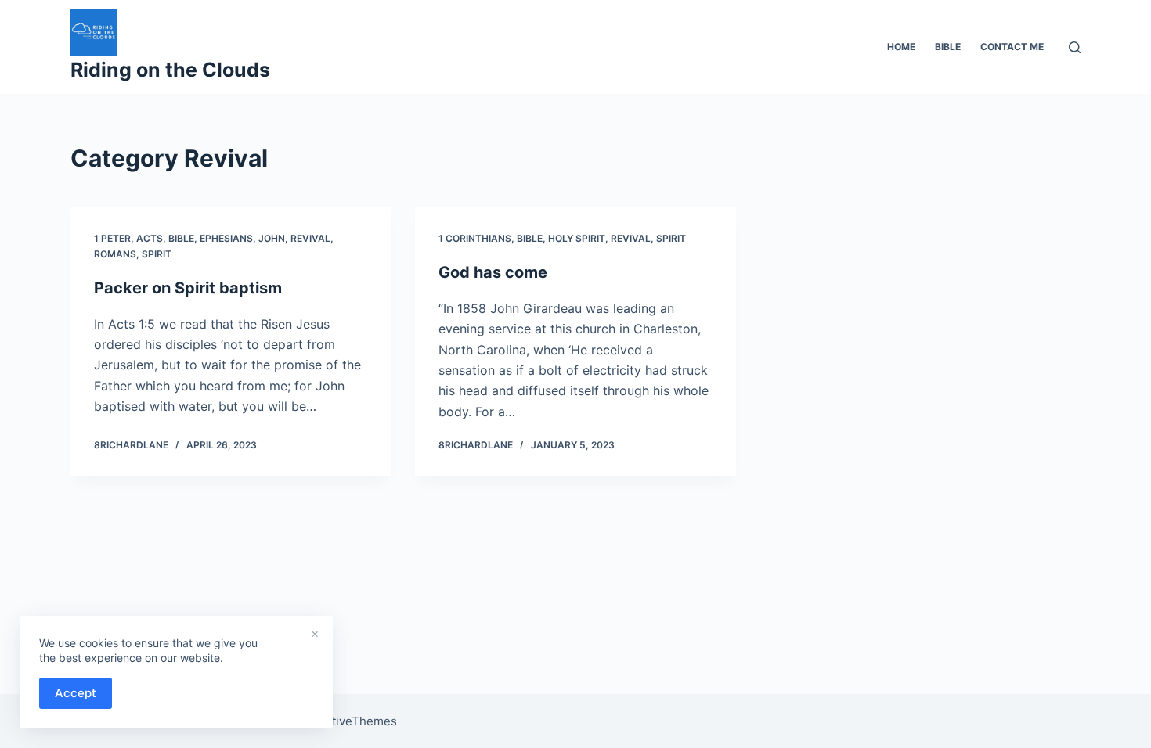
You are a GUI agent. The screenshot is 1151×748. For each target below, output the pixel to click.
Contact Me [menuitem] (1012, 46)
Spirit (156, 254)
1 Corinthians (474, 238)
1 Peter (112, 238)
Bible (181, 238)
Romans (115, 254)
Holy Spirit (576, 238)
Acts (149, 238)
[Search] (1075, 47)
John (271, 238)
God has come (492, 272)
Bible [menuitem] (948, 46)
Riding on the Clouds (170, 69)
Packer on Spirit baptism (188, 288)
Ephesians (226, 238)
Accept (75, 692)
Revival (310, 238)
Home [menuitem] (901, 46)
